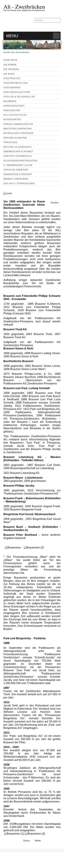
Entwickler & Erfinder (18, 133)
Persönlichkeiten (15, 138)
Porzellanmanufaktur (18, 124)
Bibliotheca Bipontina (17, 129)
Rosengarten (12, 119)
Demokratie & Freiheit (17, 174)
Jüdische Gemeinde (15, 170)
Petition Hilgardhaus (17, 147)
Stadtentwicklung (15, 83)
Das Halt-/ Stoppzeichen (19, 183)
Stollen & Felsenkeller (19, 97)
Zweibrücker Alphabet (18, 151)
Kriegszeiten (11, 110)
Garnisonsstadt (14, 106)
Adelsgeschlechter (16, 92)
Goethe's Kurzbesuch (17, 156)
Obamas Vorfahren (15, 179)
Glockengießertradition (20, 160)
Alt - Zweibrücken (24, 6)
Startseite (10, 60)
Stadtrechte (11, 78)
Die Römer (10, 65)
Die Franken (11, 69)
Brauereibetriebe (15, 115)
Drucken (54, 202)
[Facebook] (58, 26)
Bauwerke (10, 101)
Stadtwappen (12, 87)
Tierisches (10, 142)
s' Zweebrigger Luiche (18, 165)
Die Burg (9, 74)
